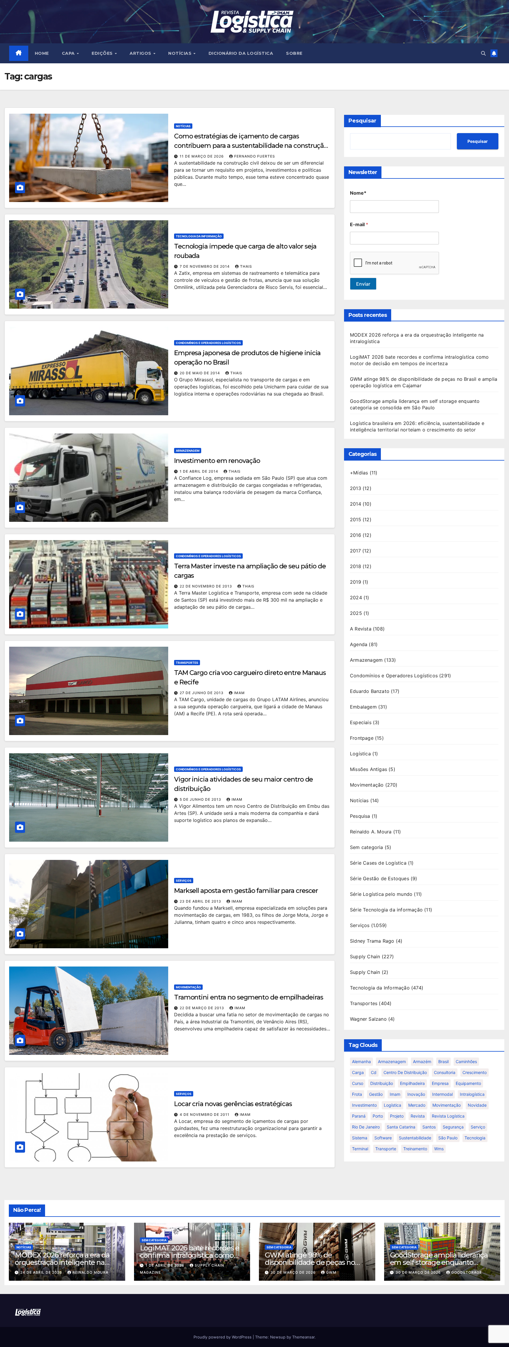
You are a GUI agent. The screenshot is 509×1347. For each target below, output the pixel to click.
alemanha (361, 1061)
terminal (360, 1148)
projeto (397, 1115)
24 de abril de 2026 (41, 1272)
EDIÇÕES (103, 53)
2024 (356, 597)
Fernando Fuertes (254, 156)
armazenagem (392, 1061)
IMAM (239, 693)
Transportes (187, 662)
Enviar (363, 284)
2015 (355, 519)
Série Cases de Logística (378, 863)
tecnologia (475, 1137)
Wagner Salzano (368, 1019)
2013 (355, 488)
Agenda (358, 644)
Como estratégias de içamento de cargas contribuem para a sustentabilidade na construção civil (251, 145)
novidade (477, 1105)
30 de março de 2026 (293, 1272)
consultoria (444, 1072)
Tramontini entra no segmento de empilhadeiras (248, 997)
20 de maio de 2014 (200, 373)
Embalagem (363, 707)
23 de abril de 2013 (201, 901)
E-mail (359, 224)
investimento (364, 1105)
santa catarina (401, 1126)
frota (357, 1094)
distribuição (381, 1083)
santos (429, 1126)
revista (418, 1115)
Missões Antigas (368, 769)
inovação (416, 1094)
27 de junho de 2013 (202, 693)
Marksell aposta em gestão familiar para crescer (246, 891)
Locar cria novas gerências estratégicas (233, 1104)
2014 (355, 504)
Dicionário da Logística (241, 53)
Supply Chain (365, 956)
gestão (376, 1094)
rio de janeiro (366, 1126)
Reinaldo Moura (90, 1272)
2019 (355, 582)
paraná (359, 1115)
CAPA (69, 53)
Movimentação (188, 987)
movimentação (446, 1105)
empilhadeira (412, 1083)
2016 (355, 535)
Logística (360, 754)
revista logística (448, 1115)
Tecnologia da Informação (199, 236)
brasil (443, 1061)
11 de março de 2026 (202, 156)
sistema (359, 1137)
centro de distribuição (405, 1072)
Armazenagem (187, 450)
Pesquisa (360, 816)
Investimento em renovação (217, 461)
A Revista (360, 629)
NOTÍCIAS (180, 53)
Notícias (183, 126)
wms (439, 1148)
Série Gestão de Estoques (379, 878)
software (383, 1137)
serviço (478, 1126)
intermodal (442, 1094)
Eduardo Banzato (369, 691)
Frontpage (362, 738)
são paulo (447, 1137)
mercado (416, 1105)
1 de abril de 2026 (166, 1265)
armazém (422, 1061)
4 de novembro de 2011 (205, 1114)
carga (358, 1072)
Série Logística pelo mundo (381, 894)
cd (373, 1072)
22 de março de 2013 (202, 1008)
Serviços (183, 880)
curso (357, 1083)
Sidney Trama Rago (372, 941)
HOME (42, 53)
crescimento (474, 1072)
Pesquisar (362, 121)
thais (246, 266)
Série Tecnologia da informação (386, 910)
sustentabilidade (415, 1137)
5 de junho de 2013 (201, 799)
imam (395, 1094)
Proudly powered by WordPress (223, 1337)
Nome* (358, 193)
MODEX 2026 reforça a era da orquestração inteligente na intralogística (62, 1262)
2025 (356, 613)
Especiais (360, 722)
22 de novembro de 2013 (206, 586)
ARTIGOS (141, 53)
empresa (440, 1083)
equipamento (468, 1083)
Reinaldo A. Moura (370, 832)
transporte (385, 1148)
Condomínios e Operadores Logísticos (208, 343)
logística (392, 1105)
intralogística (472, 1094)
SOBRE (294, 53)
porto (378, 1115)
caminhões (466, 1061)
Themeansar (303, 1337)
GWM (331, 1272)
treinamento (415, 1148)
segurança (453, 1126)
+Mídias (359, 473)
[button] (483, 53)
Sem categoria (366, 847)
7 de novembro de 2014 (205, 266)
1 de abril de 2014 (199, 471)
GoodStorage (466, 1272)
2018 (355, 566)
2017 (355, 551)
